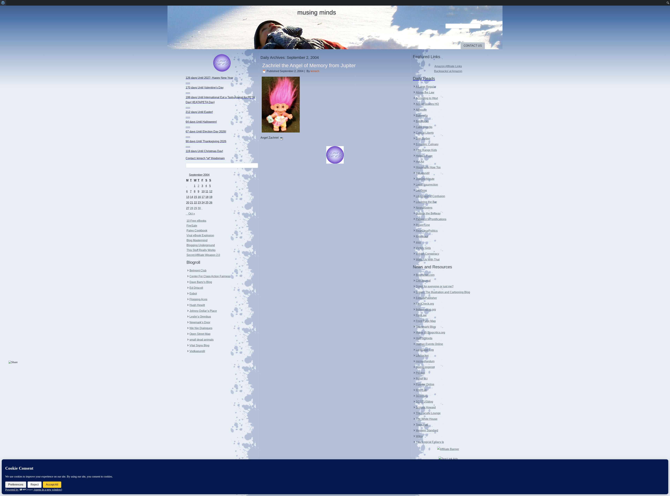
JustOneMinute (425, 178)
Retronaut (422, 236)
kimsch (315, 71)
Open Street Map (199, 333)
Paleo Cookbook (197, 230)
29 (195, 208)
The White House (426, 418)
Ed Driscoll (196, 287)
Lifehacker (422, 355)
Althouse (421, 109)
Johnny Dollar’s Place (203, 310)
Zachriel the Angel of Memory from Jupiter (309, 65)
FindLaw (421, 315)
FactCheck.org (425, 303)
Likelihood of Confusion (430, 196)
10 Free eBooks (196, 220)
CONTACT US (473, 45)
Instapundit (422, 173)
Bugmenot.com (425, 274)
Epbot (193, 293)
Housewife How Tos (428, 167)
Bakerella (422, 115)
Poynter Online (425, 384)
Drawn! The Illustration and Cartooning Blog (443, 292)
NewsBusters (424, 207)
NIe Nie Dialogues (200, 328)
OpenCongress (425, 367)
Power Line (423, 224)
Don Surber (423, 138)
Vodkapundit (197, 351)
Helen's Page (424, 155)
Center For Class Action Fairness (209, 276)
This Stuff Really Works (201, 250)
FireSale (192, 225)
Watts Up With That (428, 259)
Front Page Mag (426, 320)
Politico (420, 372)
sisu (418, 242)
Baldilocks (422, 121)
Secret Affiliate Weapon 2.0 (203, 254)
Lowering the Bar (426, 201)
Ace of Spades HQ (427, 103)
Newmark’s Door (199, 322)
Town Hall (422, 424)
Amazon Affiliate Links (448, 66)
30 (199, 208)
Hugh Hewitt (197, 305)
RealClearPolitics (427, 230)
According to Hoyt (427, 98)
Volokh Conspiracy (427, 253)
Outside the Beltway (428, 213)
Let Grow (421, 190)
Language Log (425, 349)
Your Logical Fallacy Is (430, 441)
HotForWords (424, 338)
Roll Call (421, 390)
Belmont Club (197, 270)
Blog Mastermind (197, 240)
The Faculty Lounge (428, 413)
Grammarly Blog (426, 326)
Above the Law (425, 92)
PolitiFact (421, 378)
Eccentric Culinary (427, 144)
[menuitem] (3, 3)
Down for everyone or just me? (434, 286)
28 (191, 208)
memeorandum (425, 361)
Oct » (191, 213)
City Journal (423, 280)
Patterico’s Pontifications (431, 219)
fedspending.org (426, 309)
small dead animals (201, 339)
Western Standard (427, 430)
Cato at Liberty (425, 132)
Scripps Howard (426, 407)
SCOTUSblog (424, 401)
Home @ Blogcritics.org (430, 332)
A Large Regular (426, 86)
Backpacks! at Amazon (448, 71)
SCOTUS (422, 395)
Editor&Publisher (426, 297)
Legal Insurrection (427, 184)
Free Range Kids (426, 150)
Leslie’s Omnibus (200, 316)
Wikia (419, 436)
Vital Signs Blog (199, 345)
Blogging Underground (201, 245)
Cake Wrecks (424, 127)
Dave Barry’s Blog (200, 282)
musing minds (316, 12)
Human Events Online (429, 344)
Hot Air (420, 161)
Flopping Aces (198, 299)
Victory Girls (423, 248)
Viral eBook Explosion (200, 235)
